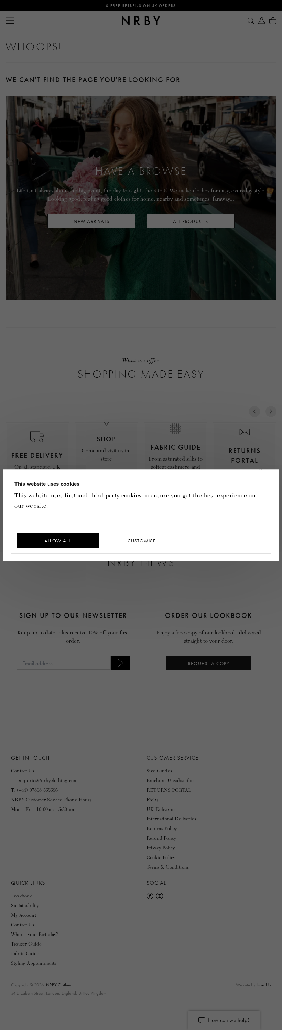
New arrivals (92, 221)
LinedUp (264, 985)
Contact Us (22, 771)
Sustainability (25, 905)
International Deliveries (171, 819)
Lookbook (21, 896)
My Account (23, 915)
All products (190, 221)
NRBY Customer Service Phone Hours (51, 800)
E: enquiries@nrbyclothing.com (44, 780)
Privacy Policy (161, 848)
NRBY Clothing (59, 985)
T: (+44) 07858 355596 (34, 790)
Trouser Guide (26, 944)
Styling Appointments (33, 963)
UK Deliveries (161, 809)
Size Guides (159, 771)
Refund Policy (161, 838)
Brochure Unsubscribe (170, 780)
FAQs (152, 800)
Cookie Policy (161, 857)
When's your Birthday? (34, 934)
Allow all (57, 540)
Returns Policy (162, 828)
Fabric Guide (25, 954)
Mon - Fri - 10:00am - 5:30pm (42, 809)
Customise (142, 540)
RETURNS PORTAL (169, 790)
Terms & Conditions (168, 867)
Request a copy (209, 663)
